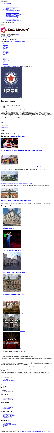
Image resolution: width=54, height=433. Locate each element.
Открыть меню (4, 22)
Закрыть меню (11, 22)
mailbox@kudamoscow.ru (8, 399)
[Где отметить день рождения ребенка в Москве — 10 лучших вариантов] (9, 147)
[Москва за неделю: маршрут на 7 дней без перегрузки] (9, 198)
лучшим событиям (5, 37)
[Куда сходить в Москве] (15, 33)
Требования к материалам (9, 415)
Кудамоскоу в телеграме (8, 381)
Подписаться (18, 354)
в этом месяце (21, 41)
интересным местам (6, 36)
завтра (11, 41)
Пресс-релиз (6, 404)
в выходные (15, 41)
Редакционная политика (8, 406)
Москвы (17, 34)
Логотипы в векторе (7, 426)
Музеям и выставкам (8, 416)
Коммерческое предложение (9, 424)
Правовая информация (8, 407)
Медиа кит (5, 425)
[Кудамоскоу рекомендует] (11, 331)
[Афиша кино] (11, 348)
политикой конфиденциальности (42, 431)
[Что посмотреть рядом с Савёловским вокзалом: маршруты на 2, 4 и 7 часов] (9, 164)
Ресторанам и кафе (7, 417)
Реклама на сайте (7, 423)
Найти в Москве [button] (4, 1)
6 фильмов (22, 348)
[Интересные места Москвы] (11, 313)
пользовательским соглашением (27, 431)
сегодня (7, 41)
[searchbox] (27, 25)
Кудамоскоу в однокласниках (9, 380)
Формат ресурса (6, 408)
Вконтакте (5, 379)
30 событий (22, 331)
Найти (2, 25)
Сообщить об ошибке (8, 396)
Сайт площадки (4, 127)
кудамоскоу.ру (4, 391)
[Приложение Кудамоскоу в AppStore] (4, 388)
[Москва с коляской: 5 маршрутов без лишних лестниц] (9, 180)
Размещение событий (8, 414)
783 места (22, 313)
